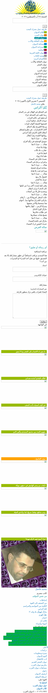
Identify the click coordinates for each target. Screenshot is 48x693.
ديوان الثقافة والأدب (36, 41)
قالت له (43, 621)
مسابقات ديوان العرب (38, 668)
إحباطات (43, 600)
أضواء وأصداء (41, 624)
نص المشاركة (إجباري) (39, 289)
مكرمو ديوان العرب (39, 665)
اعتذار (44, 618)
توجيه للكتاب (39, 56)
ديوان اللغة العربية (37, 53)
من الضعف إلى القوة (38, 603)
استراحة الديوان (37, 47)
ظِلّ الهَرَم (43, 615)
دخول (44, 671)
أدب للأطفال (42, 659)
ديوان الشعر (39, 38)
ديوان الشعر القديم (39, 662)
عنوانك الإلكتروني (40, 275)
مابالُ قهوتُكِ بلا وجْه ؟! (38, 612)
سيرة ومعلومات (40, 653)
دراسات (43, 650)
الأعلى (45, 647)
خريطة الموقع (41, 677)
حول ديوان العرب (40, 686)
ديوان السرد (39, 35)
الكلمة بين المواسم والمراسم (35, 606)
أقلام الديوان (39, 32)
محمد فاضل (36, 104)
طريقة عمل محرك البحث (36, 29)
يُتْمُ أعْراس (42, 609)
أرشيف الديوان (41, 674)
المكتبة (41, 50)
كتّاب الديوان (42, 688)
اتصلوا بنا (43, 683)
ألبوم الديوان (42, 656)
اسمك (44, 265)
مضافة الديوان (38, 44)
